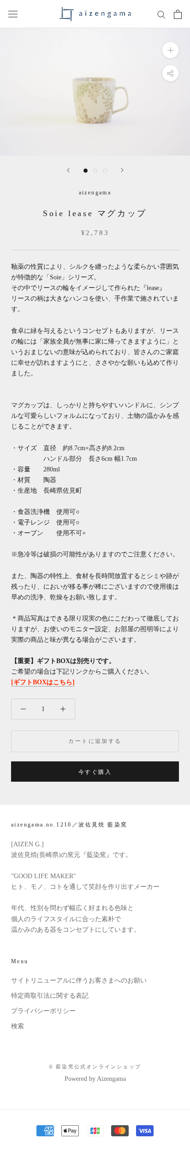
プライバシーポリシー (43, 1010)
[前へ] (68, 170)
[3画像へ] (105, 171)
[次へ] (122, 170)
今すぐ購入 (95, 772)
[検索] (161, 14)
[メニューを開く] (13, 14)
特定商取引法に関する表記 (50, 995)
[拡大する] (170, 50)
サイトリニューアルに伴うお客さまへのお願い (79, 980)
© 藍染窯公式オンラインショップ (95, 1066)
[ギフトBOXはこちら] (43, 682)
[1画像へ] (85, 171)
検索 (17, 1026)
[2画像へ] (95, 171)
